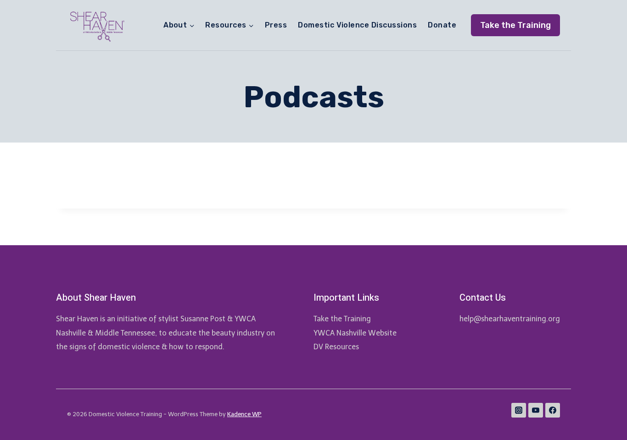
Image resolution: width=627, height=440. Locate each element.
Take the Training (515, 25)
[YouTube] (535, 410)
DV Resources (336, 346)
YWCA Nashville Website (355, 333)
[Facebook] (552, 410)
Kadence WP (244, 414)
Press (276, 25)
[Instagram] (518, 410)
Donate (442, 25)
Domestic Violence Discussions (357, 25)
